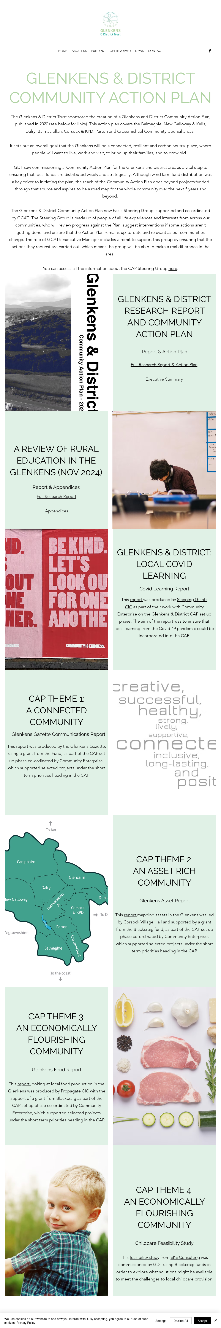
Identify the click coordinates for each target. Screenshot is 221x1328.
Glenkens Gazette (87, 746)
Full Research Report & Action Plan (164, 364)
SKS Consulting (185, 1257)
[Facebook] (210, 51)
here (173, 268)
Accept (202, 1320)
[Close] (215, 1321)
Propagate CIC (75, 1091)
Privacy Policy (25, 1322)
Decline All (181, 1320)
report (136, 599)
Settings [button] (160, 1320)
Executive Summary (164, 379)
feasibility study (144, 1257)
